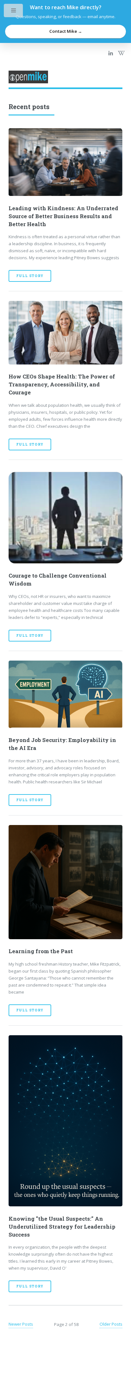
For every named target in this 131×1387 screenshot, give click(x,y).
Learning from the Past (41, 951)
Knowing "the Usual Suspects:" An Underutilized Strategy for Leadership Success (62, 1226)
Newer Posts (21, 1324)
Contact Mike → (65, 31)
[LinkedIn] (110, 53)
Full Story (30, 276)
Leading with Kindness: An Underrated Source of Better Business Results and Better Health (63, 216)
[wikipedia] (121, 53)
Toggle (14, 12)
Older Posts (111, 1324)
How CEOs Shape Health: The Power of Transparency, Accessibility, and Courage (62, 384)
